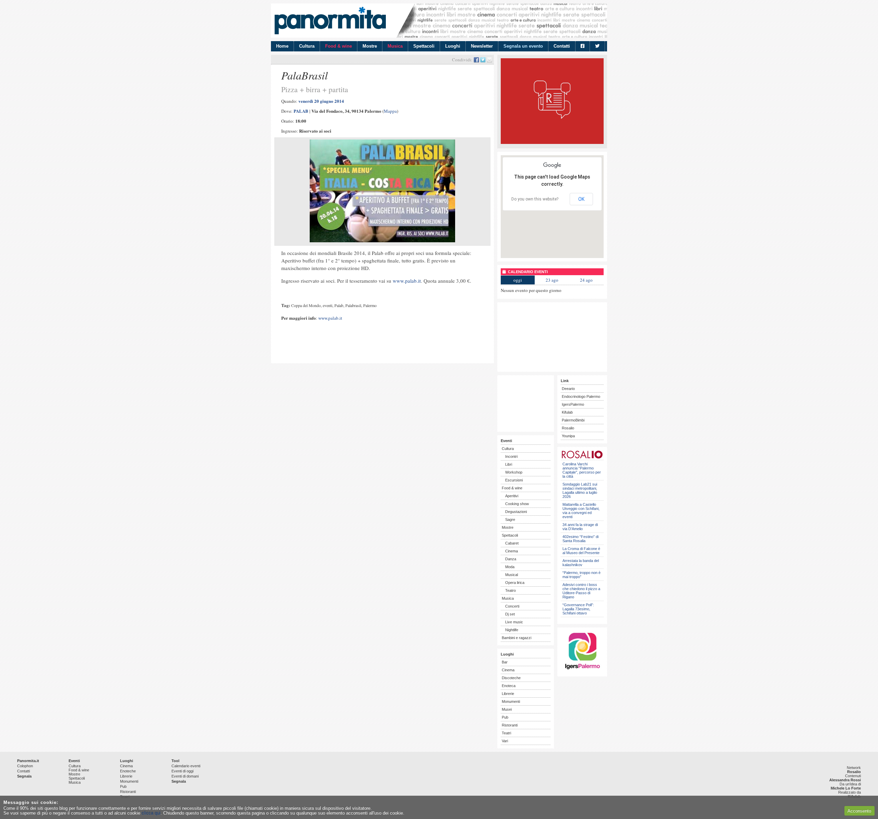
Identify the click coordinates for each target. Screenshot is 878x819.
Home (282, 46)
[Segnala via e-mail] (489, 60)
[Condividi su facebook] (476, 60)
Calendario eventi (185, 766)
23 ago (552, 280)
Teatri (506, 733)
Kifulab (567, 412)
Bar (505, 662)
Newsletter (482, 46)
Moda (509, 567)
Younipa (568, 436)
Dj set (510, 614)
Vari (505, 741)
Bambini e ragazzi (516, 638)
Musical (511, 575)
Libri (508, 464)
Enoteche (128, 771)
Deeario (568, 389)
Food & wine (338, 46)
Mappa (390, 111)
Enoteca (508, 686)
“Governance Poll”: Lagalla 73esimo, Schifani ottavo (578, 609)
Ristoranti (510, 725)
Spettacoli (424, 46)
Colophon (25, 766)
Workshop (513, 472)
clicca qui (151, 813)
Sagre (510, 519)
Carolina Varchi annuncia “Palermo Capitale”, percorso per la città (581, 470)
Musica (395, 46)
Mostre (370, 46)
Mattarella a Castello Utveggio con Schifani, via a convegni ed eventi (581, 510)
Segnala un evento (523, 46)
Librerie (508, 694)
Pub (505, 717)
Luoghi (452, 46)
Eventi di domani (185, 776)
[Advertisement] (354, 348)
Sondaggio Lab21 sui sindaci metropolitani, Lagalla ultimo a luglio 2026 (579, 490)
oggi (517, 280)
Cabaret (512, 543)
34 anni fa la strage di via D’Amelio (580, 527)
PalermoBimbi (573, 420)
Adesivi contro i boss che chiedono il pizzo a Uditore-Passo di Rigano (581, 591)
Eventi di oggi (182, 771)
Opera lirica (514, 582)
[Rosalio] (582, 457)
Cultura (307, 46)
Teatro (510, 590)
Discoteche (511, 678)
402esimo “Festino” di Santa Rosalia (580, 539)
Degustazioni (516, 512)
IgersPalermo (573, 404)
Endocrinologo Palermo (581, 396)
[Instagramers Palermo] (582, 670)
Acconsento (859, 811)
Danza (510, 559)
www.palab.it (407, 280)
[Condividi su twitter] (483, 60)
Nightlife (511, 630)
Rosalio (568, 428)
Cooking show (517, 504)
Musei (507, 709)
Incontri (511, 456)
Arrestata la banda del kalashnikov (580, 563)
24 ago (586, 280)
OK (581, 199)
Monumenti (511, 701)
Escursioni (514, 480)
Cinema (511, 551)
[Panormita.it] (330, 20)
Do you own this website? (534, 199)
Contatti (562, 46)
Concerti (512, 606)
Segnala (24, 776)
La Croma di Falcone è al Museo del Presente (581, 551)
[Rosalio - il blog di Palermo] (552, 142)
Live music (514, 622)
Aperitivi (511, 496)
